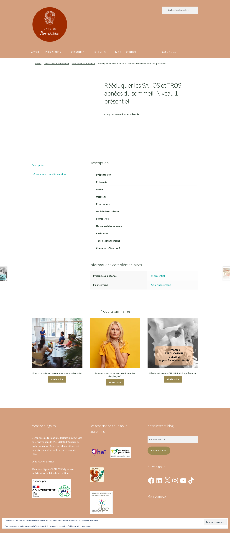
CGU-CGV (57, 469)
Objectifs (101, 196)
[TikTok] (191, 480)
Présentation (103, 174)
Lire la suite (57, 379)
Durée (99, 189)
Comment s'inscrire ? (108, 248)
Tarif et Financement (108, 240)
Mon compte (157, 496)
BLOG (118, 52)
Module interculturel (108, 211)
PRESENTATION (53, 52)
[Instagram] (175, 480)
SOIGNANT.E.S (77, 52)
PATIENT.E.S (100, 52)
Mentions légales (41, 469)
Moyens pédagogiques (109, 226)
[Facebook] (151, 480)
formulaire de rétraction (55, 473)
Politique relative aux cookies (79, 526)
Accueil (38, 63)
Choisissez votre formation (56, 63)
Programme (103, 204)
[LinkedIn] (159, 480)
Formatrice (102, 218)
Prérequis (101, 182)
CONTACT (131, 52)
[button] (144, 174)
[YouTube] (183, 480)
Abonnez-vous (158, 450)
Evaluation (102, 233)
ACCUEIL (35, 52)
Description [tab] (38, 165)
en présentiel (158, 275)
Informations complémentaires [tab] (49, 174)
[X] (167, 480)
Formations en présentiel (83, 63)
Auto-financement (161, 284)
